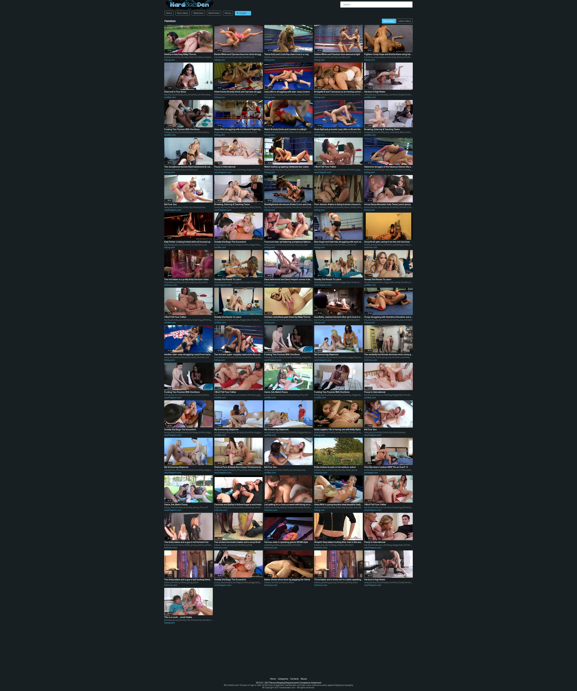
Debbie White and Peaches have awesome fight (337, 54)
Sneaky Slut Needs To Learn (227, 279)
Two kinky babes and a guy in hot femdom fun (186, 542)
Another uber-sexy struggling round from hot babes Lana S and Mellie (188, 354)
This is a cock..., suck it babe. (178, 617)
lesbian (167, 57)
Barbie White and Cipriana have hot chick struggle (238, 54)
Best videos (182, 13)
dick (316, 282)
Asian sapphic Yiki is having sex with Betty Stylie (337, 429)
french (407, 169)
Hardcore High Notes (374, 92)
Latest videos (404, 21)
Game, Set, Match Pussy (276, 392)
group (272, 244)
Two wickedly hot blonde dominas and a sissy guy (388, 354)
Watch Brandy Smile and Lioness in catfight (285, 129)
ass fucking (330, 545)
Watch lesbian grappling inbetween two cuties (286, 167)
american (368, 470)
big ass (282, 57)
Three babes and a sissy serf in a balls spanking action (338, 579)
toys (183, 169)
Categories (283, 679)
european (341, 169)
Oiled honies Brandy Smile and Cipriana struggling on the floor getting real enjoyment (238, 92)
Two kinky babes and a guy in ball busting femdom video (188, 579)
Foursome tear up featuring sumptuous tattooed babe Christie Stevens (288, 242)
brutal (405, 244)
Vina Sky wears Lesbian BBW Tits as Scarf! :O (386, 467)
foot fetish (401, 470)
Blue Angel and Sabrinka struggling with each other (338, 242)
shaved (250, 470)
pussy (226, 132)
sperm (200, 545)
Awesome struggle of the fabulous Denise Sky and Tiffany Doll (388, 167)
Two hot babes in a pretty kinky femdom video (186, 279)
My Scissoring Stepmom (326, 354)
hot (215, 57)
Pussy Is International (224, 167)
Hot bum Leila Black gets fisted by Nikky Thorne (287, 317)
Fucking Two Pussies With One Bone (182, 129)
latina (296, 320)
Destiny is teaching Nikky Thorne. (180, 54)
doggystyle (211, 94)
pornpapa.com (371, 472)
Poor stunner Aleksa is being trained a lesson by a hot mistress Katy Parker (338, 204)
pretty (411, 244)
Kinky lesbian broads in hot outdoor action (335, 467)
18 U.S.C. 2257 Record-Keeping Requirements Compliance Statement (288, 683)
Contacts (294, 679)
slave (355, 582)
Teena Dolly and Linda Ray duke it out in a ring (286, 54)
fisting (312, 320)
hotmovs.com (370, 247)
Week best (198, 13)
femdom (199, 57)
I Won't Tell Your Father (325, 167)
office (291, 582)
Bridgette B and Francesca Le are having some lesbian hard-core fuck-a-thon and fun (338, 92)
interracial (391, 57)
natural (195, 207)
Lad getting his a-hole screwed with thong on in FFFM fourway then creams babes (288, 504)
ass (288, 57)
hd (253, 57)
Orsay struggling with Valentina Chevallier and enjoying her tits (388, 317)
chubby (391, 470)
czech (350, 244)
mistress (322, 207)
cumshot (201, 94)
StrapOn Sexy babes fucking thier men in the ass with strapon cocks (338, 542)
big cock (283, 169)
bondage (237, 244)
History (228, 13)
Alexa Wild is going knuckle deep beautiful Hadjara (338, 504)
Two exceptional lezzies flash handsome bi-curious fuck (188, 167)
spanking (397, 244)
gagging (360, 169)
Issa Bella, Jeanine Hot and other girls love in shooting (338, 317)
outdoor (329, 470)
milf (290, 282)
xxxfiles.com (170, 97)
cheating (241, 169)
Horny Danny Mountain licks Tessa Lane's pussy (387, 204)
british (245, 244)
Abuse (304, 679)
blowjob (179, 94)
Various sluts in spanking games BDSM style (286, 542)
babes (171, 282)
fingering (218, 132)
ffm (262, 282)
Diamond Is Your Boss (175, 92)
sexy (266, 94)
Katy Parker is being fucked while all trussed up (187, 242)
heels (244, 470)
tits (172, 94)
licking (167, 132)
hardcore (368, 57)
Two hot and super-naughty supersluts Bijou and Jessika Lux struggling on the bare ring (238, 354)
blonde (184, 57)
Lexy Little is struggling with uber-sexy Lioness (287, 92)
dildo (402, 132)
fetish (191, 57)
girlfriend (206, 320)
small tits (259, 470)
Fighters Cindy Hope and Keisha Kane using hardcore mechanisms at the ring (388, 54)
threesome (348, 94)
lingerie (217, 507)
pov (185, 94)
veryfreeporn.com (222, 172)
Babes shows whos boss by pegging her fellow (287, 579)
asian (295, 282)
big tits (167, 94)
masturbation (210, 57)
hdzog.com (169, 60)
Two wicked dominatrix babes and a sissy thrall (237, 542)
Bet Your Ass (170, 204)
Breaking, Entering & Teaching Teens (382, 129)
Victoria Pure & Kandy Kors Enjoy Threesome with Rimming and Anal (238, 467)
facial (400, 94)
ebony (400, 57)
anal (376, 57)
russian (307, 132)
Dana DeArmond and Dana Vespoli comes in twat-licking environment (288, 279)
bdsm (347, 207)
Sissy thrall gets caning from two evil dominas (387, 242)
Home (169, 13)
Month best (214, 13)
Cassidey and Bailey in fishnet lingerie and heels (238, 504)
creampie (394, 132)
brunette (176, 57)
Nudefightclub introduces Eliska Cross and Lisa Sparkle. (288, 204)
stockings (249, 507)
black (321, 282)
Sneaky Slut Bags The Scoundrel (230, 242)
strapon (340, 545)
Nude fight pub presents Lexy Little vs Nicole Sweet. (338, 129)
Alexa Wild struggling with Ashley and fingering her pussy (238, 129)
